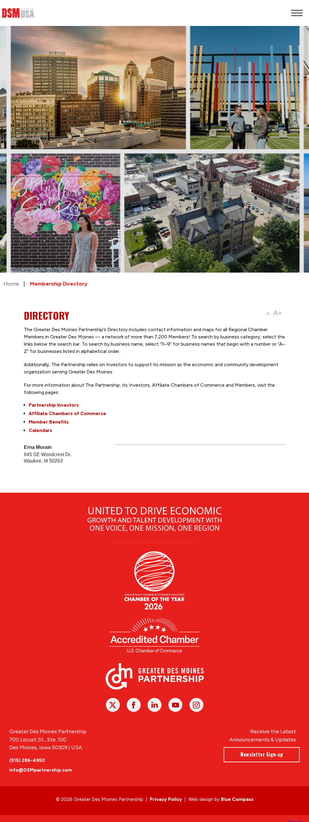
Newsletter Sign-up (262, 754)
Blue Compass (237, 799)
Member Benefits (49, 422)
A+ (277, 313)
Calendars (40, 430)
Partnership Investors (54, 405)
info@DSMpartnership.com (40, 770)
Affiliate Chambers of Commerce (67, 413)
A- (268, 313)
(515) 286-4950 (27, 760)
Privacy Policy (166, 799)
